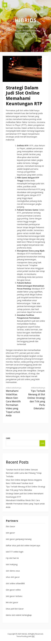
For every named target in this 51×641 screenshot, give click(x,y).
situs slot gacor (13, 577)
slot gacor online (13, 589)
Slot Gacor (10, 526)
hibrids (25, 20)
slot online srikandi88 (15, 583)
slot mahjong (12, 564)
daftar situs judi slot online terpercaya (23, 545)
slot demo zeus (13, 570)
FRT (33, 636)
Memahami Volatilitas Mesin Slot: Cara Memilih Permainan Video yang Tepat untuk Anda (13, 402)
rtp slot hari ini (12, 558)
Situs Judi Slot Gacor (15, 608)
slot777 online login (14, 551)
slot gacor (10, 532)
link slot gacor (12, 602)
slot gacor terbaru (14, 596)
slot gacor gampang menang (19, 539)
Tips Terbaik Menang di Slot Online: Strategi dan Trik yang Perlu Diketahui (36, 398)
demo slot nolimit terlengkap (19, 615)
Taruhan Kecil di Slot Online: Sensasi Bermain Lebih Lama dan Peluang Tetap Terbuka (24, 473)
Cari (8, 438)
